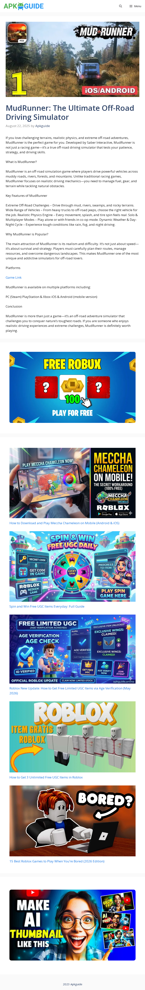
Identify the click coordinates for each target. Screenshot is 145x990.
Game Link (14, 277)
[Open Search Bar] (120, 6)
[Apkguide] (23, 6)
